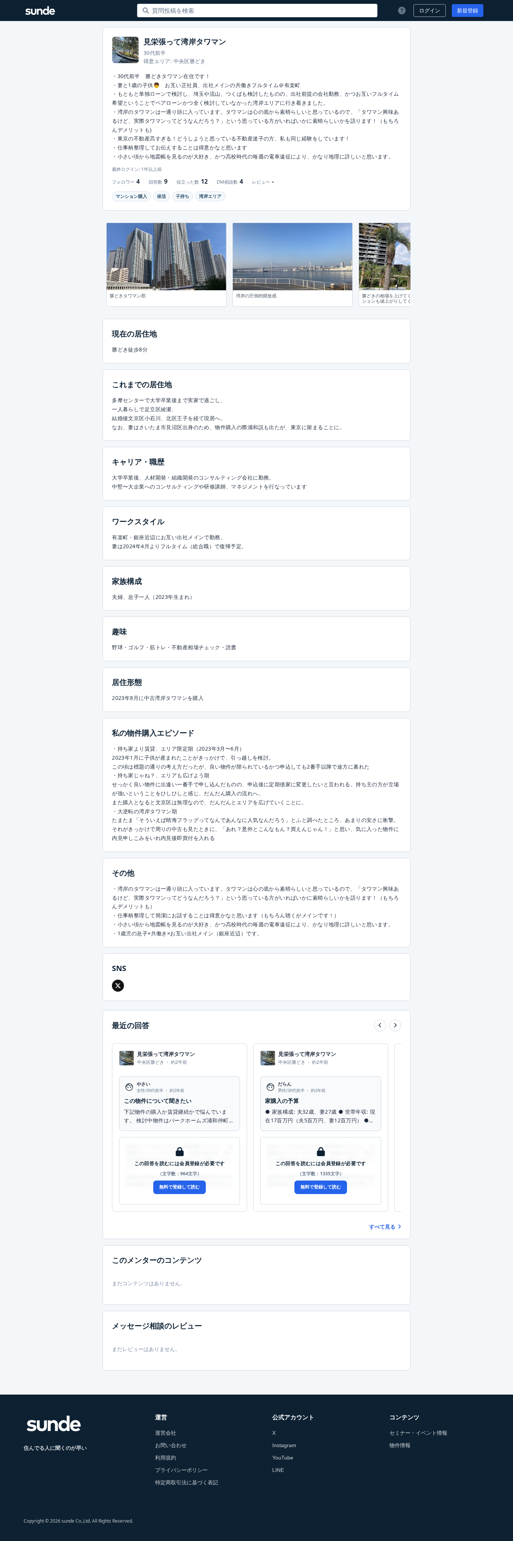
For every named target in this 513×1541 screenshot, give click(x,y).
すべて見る (382, 1227)
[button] (118, 986)
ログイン (429, 11)
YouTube (282, 1458)
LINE (278, 1470)
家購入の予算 (282, 1101)
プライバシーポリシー (181, 1470)
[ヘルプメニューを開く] (401, 10)
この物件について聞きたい (158, 1101)
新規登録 (467, 11)
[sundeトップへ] (54, 1423)
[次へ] (395, 1025)
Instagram (284, 1445)
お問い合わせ (171, 1445)
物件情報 (399, 1445)
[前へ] (380, 1025)
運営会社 (165, 1433)
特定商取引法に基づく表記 (186, 1482)
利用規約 (165, 1458)
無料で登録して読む (179, 1187)
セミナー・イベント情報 (418, 1433)
